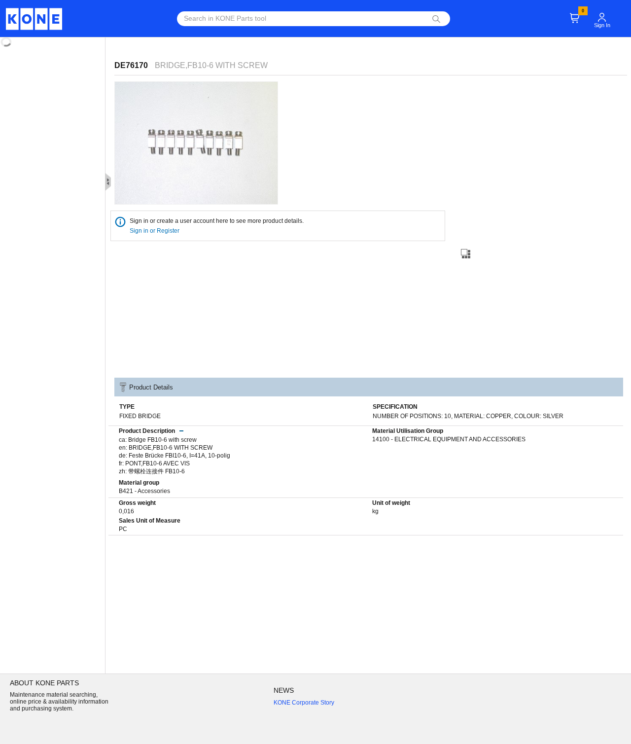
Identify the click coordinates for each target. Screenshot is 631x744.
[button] (602, 13)
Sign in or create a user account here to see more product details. (217, 220)
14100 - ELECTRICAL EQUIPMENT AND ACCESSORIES (449, 439)
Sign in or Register (155, 230)
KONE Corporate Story (304, 702)
